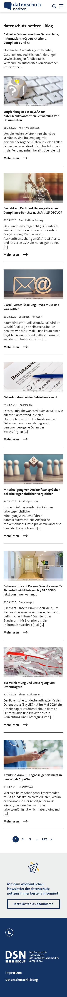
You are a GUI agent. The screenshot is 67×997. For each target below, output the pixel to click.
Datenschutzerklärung (21, 980)
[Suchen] (54, 6)
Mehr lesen (12, 158)
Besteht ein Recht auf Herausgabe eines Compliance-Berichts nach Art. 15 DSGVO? (33, 210)
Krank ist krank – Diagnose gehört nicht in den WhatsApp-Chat (33, 777)
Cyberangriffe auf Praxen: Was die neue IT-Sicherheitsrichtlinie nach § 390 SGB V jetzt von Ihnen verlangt (33, 590)
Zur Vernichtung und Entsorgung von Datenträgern (29, 685)
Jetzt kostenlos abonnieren (33, 904)
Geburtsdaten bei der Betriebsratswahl (30, 397)
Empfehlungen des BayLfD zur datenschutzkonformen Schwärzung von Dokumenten (31, 116)
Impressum (13, 972)
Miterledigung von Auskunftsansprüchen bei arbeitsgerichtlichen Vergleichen (32, 492)
